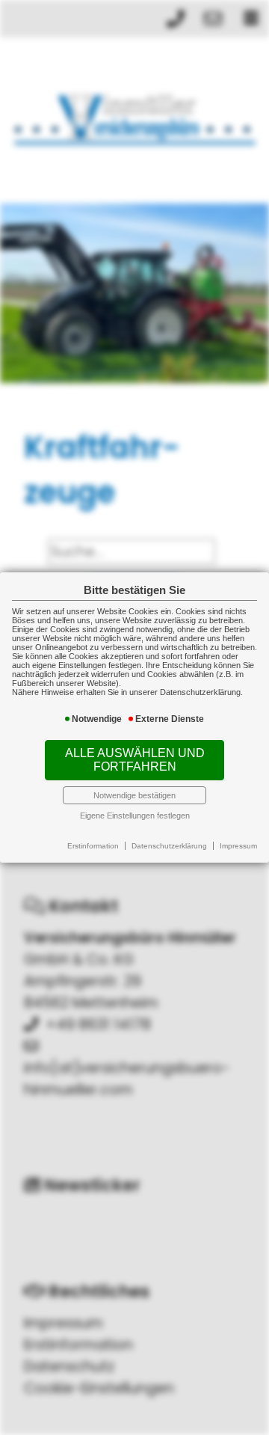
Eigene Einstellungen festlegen (135, 815)
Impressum (238, 846)
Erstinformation (93, 846)
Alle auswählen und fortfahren (135, 760)
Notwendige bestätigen (134, 795)
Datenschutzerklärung (169, 846)
